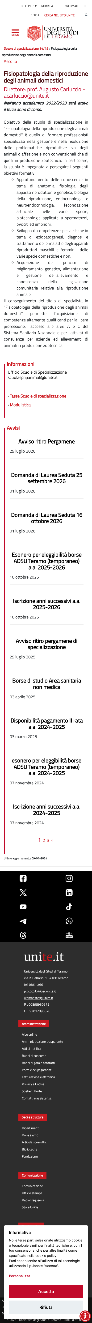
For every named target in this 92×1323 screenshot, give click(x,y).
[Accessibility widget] (85, 1316)
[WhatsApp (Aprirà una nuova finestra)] (69, 921)
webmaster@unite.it (38, 997)
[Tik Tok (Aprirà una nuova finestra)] (69, 906)
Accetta (46, 1291)
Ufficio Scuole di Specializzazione (37, 372)
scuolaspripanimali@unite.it (33, 377)
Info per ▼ (29, 6)
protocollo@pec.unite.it (40, 991)
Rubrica (47, 6)
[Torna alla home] (53, 33)
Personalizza (19, 1276)
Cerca (35, 15)
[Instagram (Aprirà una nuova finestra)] (69, 878)
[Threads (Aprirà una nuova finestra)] (23, 935)
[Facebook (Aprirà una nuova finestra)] (23, 878)
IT (85, 6)
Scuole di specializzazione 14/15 (26, 48)
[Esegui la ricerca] (86, 15)
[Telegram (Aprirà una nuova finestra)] (23, 921)
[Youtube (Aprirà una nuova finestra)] (23, 906)
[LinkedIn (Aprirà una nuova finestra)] (69, 892)
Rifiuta (46, 1307)
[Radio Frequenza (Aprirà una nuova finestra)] (69, 935)
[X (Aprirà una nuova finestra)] (23, 892)
